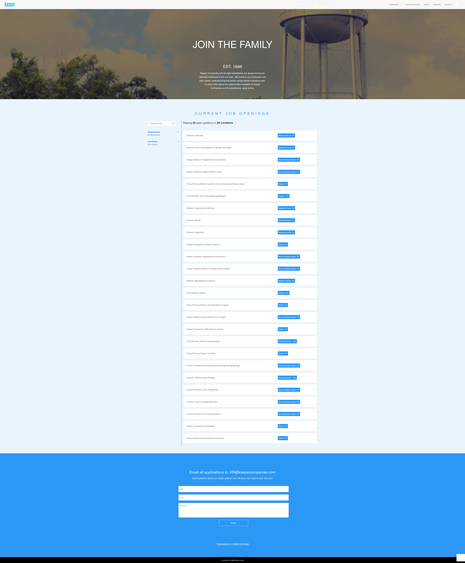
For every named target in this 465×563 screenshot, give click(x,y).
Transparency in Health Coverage (232, 543)
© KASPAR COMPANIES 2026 (232, 560)
